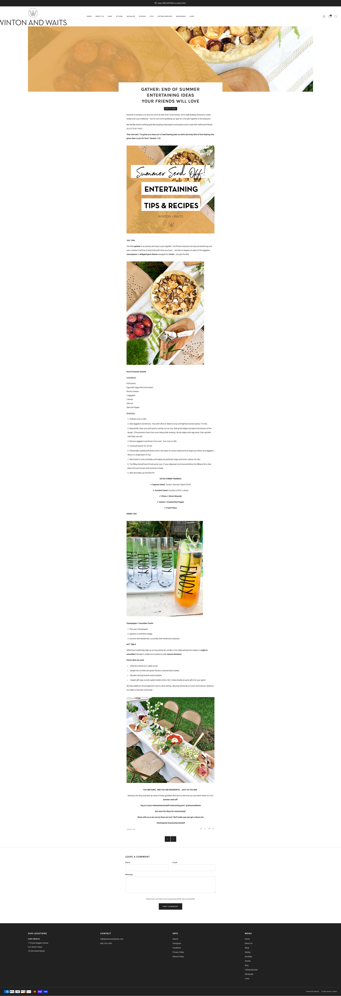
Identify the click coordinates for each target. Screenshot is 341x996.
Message (129, 874)
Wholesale (181, 16)
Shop (110, 16)
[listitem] (170, 3)
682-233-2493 (106, 943)
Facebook (176, 948)
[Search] (335, 16)
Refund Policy (178, 956)
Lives (192, 16)
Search (175, 939)
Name (127, 862)
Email (174, 862)
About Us (100, 16)
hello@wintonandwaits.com (111, 939)
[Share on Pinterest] (209, 828)
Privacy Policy (178, 952)
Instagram (176, 943)
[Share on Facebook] (201, 828)
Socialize (131, 16)
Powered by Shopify (312, 991)
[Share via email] (213, 828)
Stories (142, 16)
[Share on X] (205, 828)
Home (89, 16)
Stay (152, 16)
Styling (119, 16)
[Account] (324, 16)
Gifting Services (165, 16)
